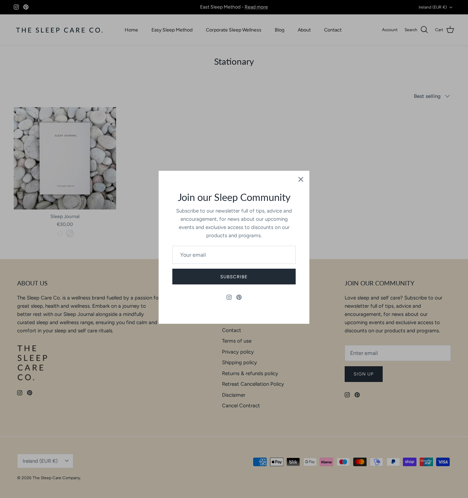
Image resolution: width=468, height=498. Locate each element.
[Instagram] (229, 297)
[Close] (300, 179)
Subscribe (233, 276)
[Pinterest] (239, 297)
